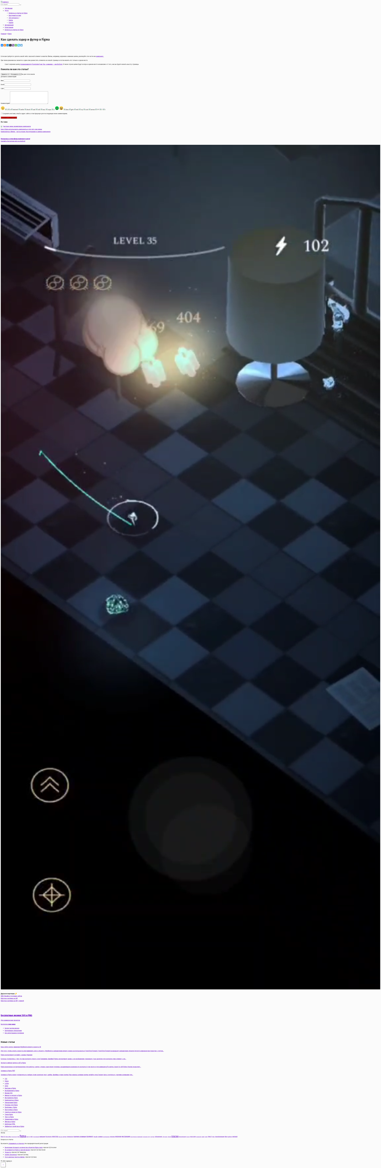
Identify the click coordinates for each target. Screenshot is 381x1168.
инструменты (133, 1136)
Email (2, 84)
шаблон (230, 1136)
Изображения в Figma (12, 1091)
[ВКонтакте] (2, 45)
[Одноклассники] (5, 45)
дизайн (95, 1136)
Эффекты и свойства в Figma (14, 1126)
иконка (112, 1136)
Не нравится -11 (16, 74)
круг (149, 1136)
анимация (42, 1136)
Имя (2, 80)
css (18, 1136)
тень (213, 1136)
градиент (89, 1136)
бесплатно (49, 1136)
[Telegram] (21, 45)
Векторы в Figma (10, 1088)
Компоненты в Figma (11, 1100)
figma (23, 1136)
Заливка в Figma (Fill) (8, 1071)
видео (64, 1136)
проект (188, 1136)
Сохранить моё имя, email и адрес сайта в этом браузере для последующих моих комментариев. (35, 113)
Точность (8, 1152)
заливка (100, 1136)
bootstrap (14, 1136)
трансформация (219, 1136)
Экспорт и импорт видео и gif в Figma (13, 1063)
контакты (145, 1136)
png (31, 1136)
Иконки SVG (8, 1093)
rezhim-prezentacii (11, 1155)
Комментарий (5, 103)
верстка (61, 1136)
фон (226, 1136)
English (11, 23)
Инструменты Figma (11, 1098)
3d (4, 1136)
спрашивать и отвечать (16, 1143)
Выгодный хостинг (15, 15)
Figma (7, 1081)
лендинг (152, 1136)
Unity (6, 1086)
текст (210, 1137)
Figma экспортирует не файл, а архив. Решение (16, 1055)
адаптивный (36, 1136)
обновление (158, 1136)
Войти (11, 20)
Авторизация (9, 25)
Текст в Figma (9, 1117)
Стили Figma (9, 1114)
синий (202, 1136)
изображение (106, 1136)
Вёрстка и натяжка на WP (9, 998)
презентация (182, 1136)
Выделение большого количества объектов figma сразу (24, 1147)
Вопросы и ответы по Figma (18, 13)
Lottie (7, 1083)
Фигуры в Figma (10, 1122)
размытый (198, 1136)
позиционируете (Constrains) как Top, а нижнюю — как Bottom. (41, 64)
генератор (70, 1136)
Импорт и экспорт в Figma (13, 1095)
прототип (193, 1136)
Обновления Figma (11, 1102)
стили (206, 1136)
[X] (10, 45)
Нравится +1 (5, 74)
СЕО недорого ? (14, 18)
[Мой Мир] (7, 45)
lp (29, 1136)
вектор (55, 1136)
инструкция (126, 1136)
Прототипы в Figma (11, 1110)
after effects (9, 1136)
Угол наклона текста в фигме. (15, 1157)
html (27, 1136)
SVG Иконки (8, 8)
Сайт (2, 88)
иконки (118, 1136)
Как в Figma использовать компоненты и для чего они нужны (21, 129)
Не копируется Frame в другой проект (17, 1150)
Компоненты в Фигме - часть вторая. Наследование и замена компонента (25, 132)
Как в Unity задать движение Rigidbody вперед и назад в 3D (21, 1047)
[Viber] (13, 45)
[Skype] (18, 45)
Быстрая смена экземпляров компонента (17, 126)
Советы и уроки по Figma (13, 1112)
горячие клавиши (79, 1137)
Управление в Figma (11, 1119)
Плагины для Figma (11, 1105)
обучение (165, 1136)
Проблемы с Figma (11, 1107)
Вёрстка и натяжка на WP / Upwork (12, 1001)
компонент (140, 1136)
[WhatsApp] (16, 45)
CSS (6, 1079)
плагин (175, 1136)
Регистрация (9, 27)
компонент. (100, 56)
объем (169, 1136)
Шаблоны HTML (10, 1124)
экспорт (235, 1136)
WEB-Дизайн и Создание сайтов (11, 996)
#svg (2, 1136)
